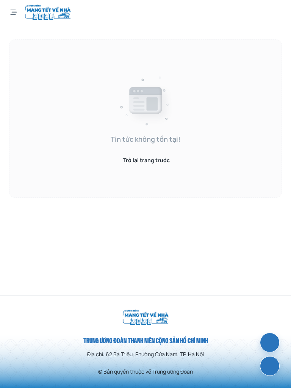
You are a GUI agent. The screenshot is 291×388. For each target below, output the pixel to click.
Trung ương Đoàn (172, 371)
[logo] (48, 12)
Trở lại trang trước (146, 160)
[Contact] (270, 366)
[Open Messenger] (270, 342)
